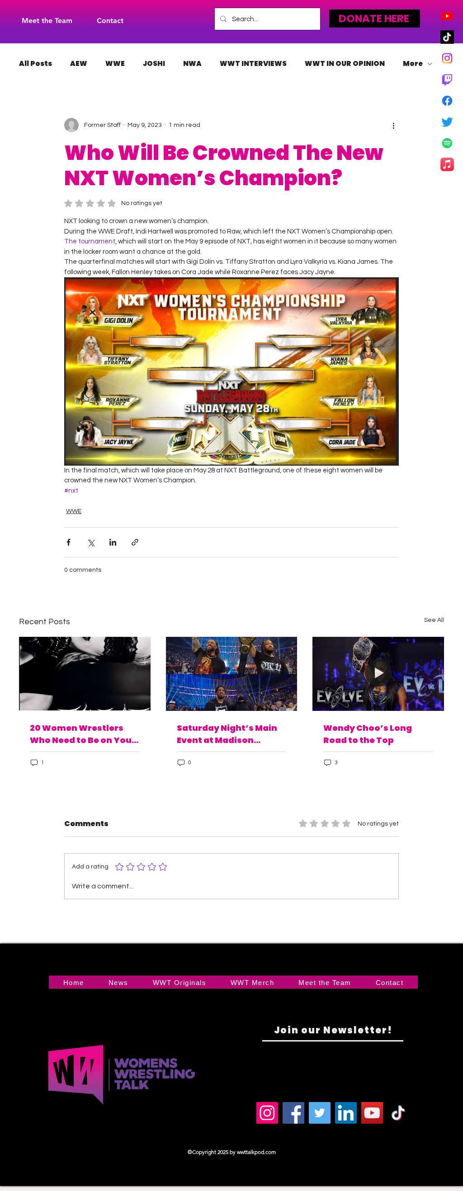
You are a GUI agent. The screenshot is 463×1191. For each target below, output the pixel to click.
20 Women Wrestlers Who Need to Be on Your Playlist (83, 734)
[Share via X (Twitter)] (90, 542)
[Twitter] (447, 122)
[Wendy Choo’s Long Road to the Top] (378, 673)
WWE (115, 64)
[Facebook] (447, 100)
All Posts (35, 64)
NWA (192, 64)
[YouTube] (372, 1113)
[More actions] (393, 125)
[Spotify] (447, 143)
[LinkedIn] (346, 1113)
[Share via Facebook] (68, 542)
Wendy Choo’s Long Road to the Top (367, 734)
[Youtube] (447, 16)
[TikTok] (447, 37)
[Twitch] (447, 79)
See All (434, 620)
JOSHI (154, 64)
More (413, 64)
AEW (78, 64)
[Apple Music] (447, 164)
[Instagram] (447, 58)
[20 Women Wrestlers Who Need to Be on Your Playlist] (85, 673)
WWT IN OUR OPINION (345, 64)
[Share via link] (135, 542)
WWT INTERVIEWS (253, 64)
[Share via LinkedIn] (113, 542)
